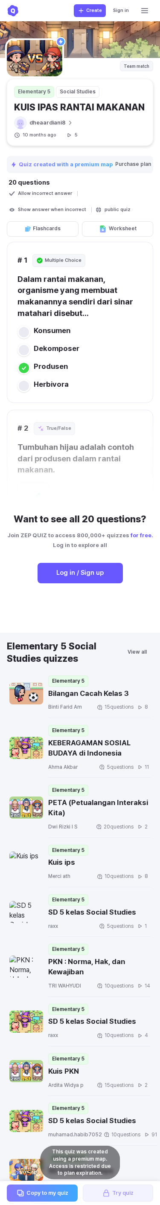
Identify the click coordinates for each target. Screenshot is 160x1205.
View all (137, 652)
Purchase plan (134, 164)
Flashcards (47, 229)
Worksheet (123, 229)
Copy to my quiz (47, 1193)
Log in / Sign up (80, 572)
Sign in (121, 10)
